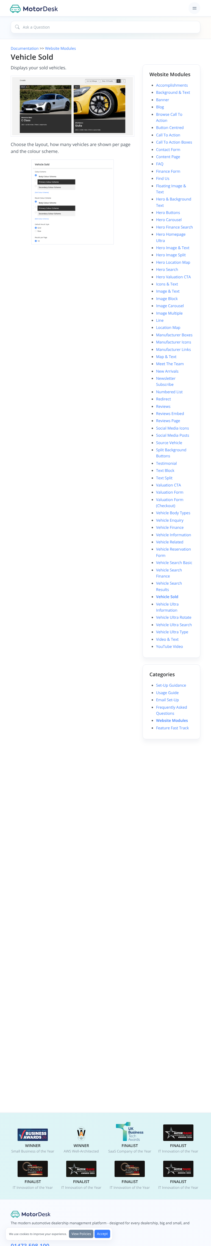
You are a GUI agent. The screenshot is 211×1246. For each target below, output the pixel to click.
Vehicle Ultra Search (174, 625)
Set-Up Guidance (171, 685)
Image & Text (167, 291)
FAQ (159, 164)
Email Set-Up (167, 700)
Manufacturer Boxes (174, 335)
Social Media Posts (172, 435)
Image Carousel (170, 306)
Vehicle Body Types (173, 513)
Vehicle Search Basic (174, 562)
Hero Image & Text (172, 248)
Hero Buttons (168, 212)
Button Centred (170, 127)
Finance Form (168, 171)
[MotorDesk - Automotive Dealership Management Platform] (35, 8)
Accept (102, 1233)
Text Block (165, 470)
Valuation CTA (168, 485)
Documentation (25, 48)
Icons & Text (167, 284)
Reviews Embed (170, 413)
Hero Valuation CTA (173, 277)
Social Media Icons (172, 428)
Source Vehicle (169, 442)
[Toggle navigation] (194, 8)
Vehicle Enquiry (170, 520)
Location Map (168, 327)
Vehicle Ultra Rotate (173, 617)
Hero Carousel (169, 219)
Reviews (163, 406)
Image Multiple (169, 313)
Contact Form (168, 149)
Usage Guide (167, 692)
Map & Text (166, 356)
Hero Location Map (173, 262)
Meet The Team (170, 364)
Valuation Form (170, 492)
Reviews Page (168, 420)
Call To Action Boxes (174, 142)
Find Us (162, 178)
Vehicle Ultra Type (172, 632)
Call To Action (168, 135)
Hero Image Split (171, 255)
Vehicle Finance (170, 527)
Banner (162, 100)
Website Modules (60, 48)
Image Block (167, 298)
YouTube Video (169, 646)
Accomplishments (172, 85)
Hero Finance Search (174, 227)
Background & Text (173, 92)
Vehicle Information (173, 535)
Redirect (163, 399)
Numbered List (169, 392)
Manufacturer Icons (173, 342)
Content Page (168, 156)
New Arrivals (167, 371)
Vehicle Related (169, 542)
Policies (81, 1233)
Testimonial (166, 463)
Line (159, 320)
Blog (160, 107)
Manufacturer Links (173, 349)
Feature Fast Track (172, 728)
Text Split (164, 478)
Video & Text (167, 639)
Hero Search (167, 269)
